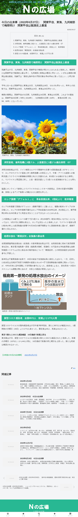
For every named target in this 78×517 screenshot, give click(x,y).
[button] (72, 357)
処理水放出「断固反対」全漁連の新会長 (29, 50)
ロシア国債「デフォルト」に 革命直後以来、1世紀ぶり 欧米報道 (40, 47)
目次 (36, 36)
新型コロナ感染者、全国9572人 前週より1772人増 (34, 53)
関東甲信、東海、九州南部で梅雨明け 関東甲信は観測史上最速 (38, 40)
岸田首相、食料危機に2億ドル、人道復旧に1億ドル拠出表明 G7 (39, 44)
